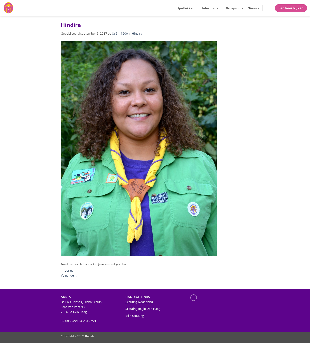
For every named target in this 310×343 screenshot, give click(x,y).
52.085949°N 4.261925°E (79, 321)
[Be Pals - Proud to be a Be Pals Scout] (21, 8)
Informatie (210, 8)
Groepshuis (234, 8)
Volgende (69, 275)
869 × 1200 (120, 33)
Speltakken (185, 8)
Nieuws (253, 8)
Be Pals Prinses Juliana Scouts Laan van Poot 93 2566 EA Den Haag (81, 307)
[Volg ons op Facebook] (193, 297)
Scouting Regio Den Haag (142, 308)
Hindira (137, 33)
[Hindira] (139, 148)
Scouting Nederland (139, 302)
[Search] (268, 8)
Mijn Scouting (134, 315)
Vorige (67, 270)
